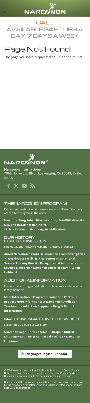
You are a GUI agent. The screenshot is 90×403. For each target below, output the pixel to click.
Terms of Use (39, 373)
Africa (58, 336)
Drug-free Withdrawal (66, 220)
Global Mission (41, 254)
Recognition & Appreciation (60, 263)
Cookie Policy (21, 373)
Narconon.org (14, 332)
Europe (56, 332)
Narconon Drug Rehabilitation (25, 220)
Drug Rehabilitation (51, 229)
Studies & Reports (17, 267)
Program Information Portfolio (55, 297)
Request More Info (17, 301)
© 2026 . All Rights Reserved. (32, 370)
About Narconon (16, 254)
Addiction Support (36, 306)
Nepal (47, 336)
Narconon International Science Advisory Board (39, 261)
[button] (45, 356)
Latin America (29, 336)
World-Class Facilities (22, 258)
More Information (17, 297)
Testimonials (24, 229)
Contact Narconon (47, 301)
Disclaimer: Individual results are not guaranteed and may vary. (38, 375)
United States (37, 332)
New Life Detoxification (21, 225)
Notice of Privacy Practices (64, 373)
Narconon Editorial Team (50, 267)
